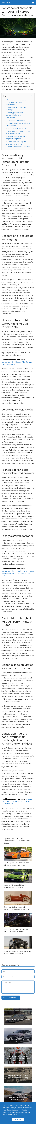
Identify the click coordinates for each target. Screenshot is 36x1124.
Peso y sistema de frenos (17, 128)
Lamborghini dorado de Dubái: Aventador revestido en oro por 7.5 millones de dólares (17, 573)
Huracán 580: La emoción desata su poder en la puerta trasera (16, 801)
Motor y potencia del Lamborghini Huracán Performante (14, 115)
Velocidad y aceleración (16, 120)
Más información (11, 1114)
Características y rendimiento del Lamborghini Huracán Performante (17, 102)
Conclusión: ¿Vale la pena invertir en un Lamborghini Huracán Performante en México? (18, 144)
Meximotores (5, 3)
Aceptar (18, 1119)
